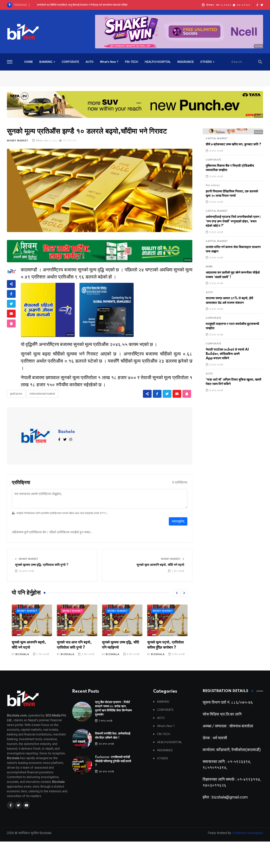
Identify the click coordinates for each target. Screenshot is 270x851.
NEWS (209, 266)
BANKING (45, 62)
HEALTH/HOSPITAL (158, 62)
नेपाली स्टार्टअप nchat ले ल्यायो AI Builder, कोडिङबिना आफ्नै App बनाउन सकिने (227, 354)
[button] (176, 593)
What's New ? (109, 62)
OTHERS (206, 62)
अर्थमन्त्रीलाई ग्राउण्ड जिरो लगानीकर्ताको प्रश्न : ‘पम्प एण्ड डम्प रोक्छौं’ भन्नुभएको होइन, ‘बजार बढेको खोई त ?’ (233, 221)
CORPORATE (70, 62)
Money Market (17, 140)
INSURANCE (185, 62)
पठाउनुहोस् (178, 521)
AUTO (89, 62)
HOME (28, 62)
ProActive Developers (247, 833)
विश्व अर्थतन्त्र (213, 185)
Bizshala (66, 432)
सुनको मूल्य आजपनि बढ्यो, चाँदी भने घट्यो (160, 565)
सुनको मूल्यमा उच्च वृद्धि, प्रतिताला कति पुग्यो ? (41, 565)
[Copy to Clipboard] (11, 323)
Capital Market (217, 138)
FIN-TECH (131, 62)
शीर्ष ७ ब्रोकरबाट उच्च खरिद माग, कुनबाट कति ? (233, 144)
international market (42, 393)
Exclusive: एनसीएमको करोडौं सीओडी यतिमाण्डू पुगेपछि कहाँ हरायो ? (82, 4)
